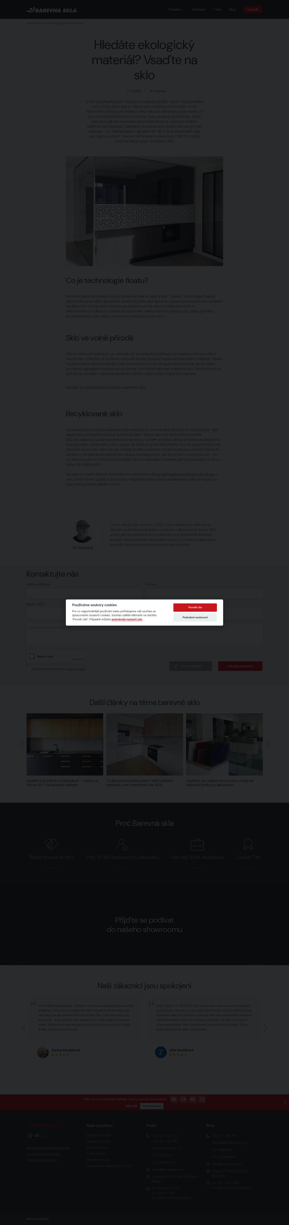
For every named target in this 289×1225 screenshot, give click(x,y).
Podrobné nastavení (195, 617)
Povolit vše (195, 607)
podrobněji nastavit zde (127, 619)
